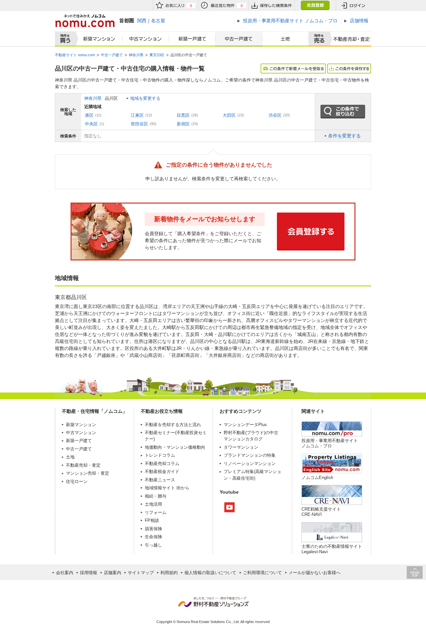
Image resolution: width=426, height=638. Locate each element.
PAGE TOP (415, 572)
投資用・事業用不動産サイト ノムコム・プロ (330, 443)
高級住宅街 (243, 478)
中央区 (91, 124)
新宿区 (183, 124)
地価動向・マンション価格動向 (175, 447)
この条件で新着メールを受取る (293, 69)
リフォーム (155, 512)
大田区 (229, 115)
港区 (89, 115)
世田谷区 (139, 124)
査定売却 (349, 39)
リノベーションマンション (250, 463)
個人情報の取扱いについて (210, 572)
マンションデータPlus (245, 424)
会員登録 (315, 5)
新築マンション (97, 39)
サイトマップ (141, 572)
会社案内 (64, 572)
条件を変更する (344, 135)
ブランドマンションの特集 (250, 455)
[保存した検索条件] (271, 5)
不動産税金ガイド (162, 471)
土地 (285, 39)
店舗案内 (112, 572)
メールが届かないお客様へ (314, 572)
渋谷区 (275, 115)
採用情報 (88, 572)
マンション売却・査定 (87, 473)
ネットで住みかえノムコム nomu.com (84, 21)
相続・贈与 (155, 496)
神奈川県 (93, 98)
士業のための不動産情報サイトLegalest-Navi (332, 549)
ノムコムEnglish (317, 477)
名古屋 (158, 20)
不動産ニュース (160, 479)
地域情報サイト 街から (167, 487)
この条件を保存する (349, 69)
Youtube (229, 507)
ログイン (353, 5)
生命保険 (153, 536)
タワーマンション (241, 447)
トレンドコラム (160, 455)
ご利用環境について (262, 572)
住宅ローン (77, 481)
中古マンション (145, 39)
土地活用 (153, 504)
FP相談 (152, 520)
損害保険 (153, 528)
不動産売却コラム (162, 463)
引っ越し (153, 545)
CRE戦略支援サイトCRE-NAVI (321, 512)
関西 (141, 20)
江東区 (137, 115)
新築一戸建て (192, 39)
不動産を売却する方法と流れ (173, 424)
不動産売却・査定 (83, 465)
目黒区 (183, 115)
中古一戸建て (238, 39)
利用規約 (169, 572)
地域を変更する (145, 98)
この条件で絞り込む (342, 112)
